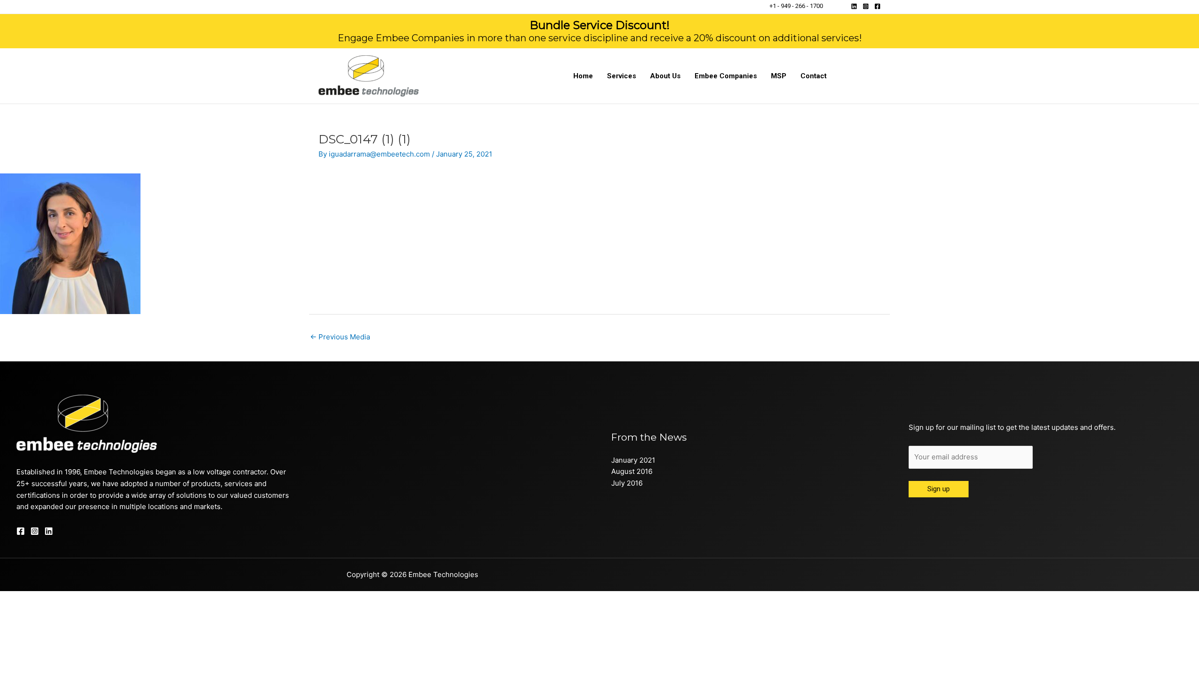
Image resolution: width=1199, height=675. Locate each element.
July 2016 (627, 483)
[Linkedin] (854, 6)
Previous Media (340, 336)
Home (583, 76)
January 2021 (633, 460)
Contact (813, 76)
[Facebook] (877, 6)
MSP (778, 76)
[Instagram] (866, 6)
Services (621, 76)
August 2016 (631, 471)
